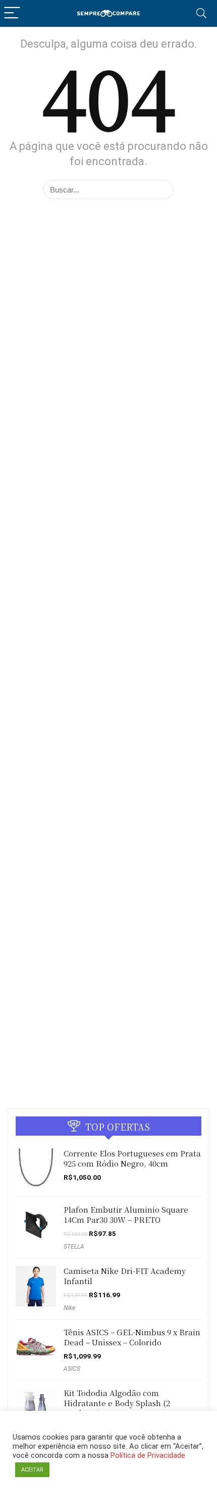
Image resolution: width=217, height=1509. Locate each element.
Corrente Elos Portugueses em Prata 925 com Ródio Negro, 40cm (132, 1158)
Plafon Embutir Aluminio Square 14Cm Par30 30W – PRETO (126, 1214)
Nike (69, 1307)
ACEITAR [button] (32, 1469)
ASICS (72, 1368)
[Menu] (12, 13)
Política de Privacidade (148, 1455)
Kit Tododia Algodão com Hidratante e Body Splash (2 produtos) (117, 1402)
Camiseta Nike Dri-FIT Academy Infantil (125, 1275)
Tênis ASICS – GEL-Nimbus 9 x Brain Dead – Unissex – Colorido (132, 1337)
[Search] (201, 13)
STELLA (74, 1246)
